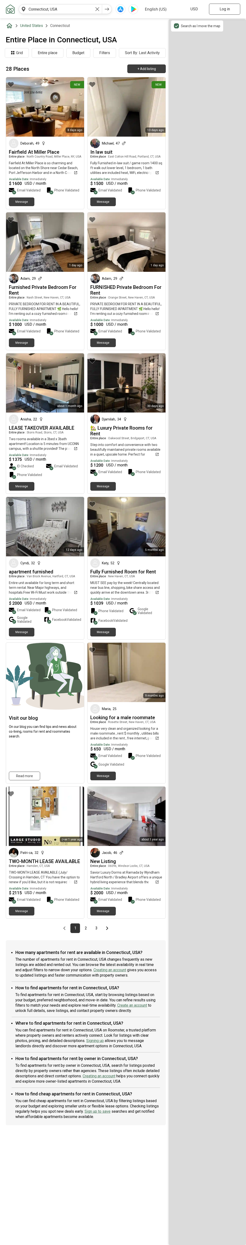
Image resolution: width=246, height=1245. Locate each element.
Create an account (132, 1005)
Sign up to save (98, 1111)
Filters (104, 53)
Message (21, 201)
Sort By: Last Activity (142, 53)
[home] (10, 25)
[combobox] (60, 9)
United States (31, 25)
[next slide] (75, 106)
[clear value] (97, 9)
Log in (225, 9)
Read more (24, 776)
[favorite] (11, 84)
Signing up (95, 1040)
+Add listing (146, 69)
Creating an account (109, 970)
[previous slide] (15, 106)
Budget (78, 53)
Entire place (47, 53)
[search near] (23, 9)
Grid (19, 53)
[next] (107, 9)
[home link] (10, 9)
